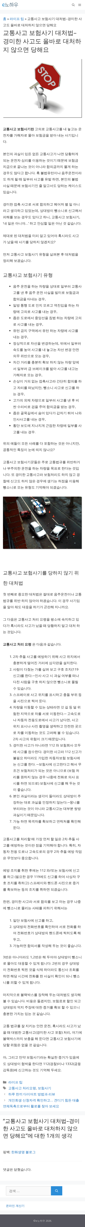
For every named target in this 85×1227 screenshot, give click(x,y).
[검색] (56, 1191)
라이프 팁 (17, 18)
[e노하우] (10, 5)
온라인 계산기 (15, 1206)
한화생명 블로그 (23, 1152)
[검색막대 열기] (73, 5)
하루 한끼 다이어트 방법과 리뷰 (31, 1094)
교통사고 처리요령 (22, 1088)
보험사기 (44, 1088)
